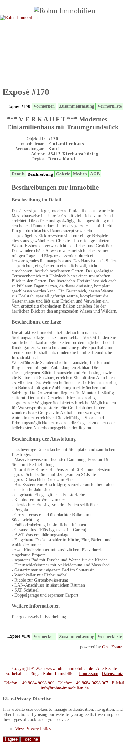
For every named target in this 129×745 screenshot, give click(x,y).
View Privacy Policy (33, 728)
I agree (11, 739)
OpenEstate (112, 647)
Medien (80, 174)
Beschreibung (40, 174)
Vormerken (44, 106)
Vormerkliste (109, 106)
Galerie (63, 174)
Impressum (88, 673)
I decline (30, 739)
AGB (95, 174)
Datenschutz (112, 673)
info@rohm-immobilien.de (65, 688)
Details (18, 174)
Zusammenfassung (76, 106)
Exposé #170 (18, 106)
